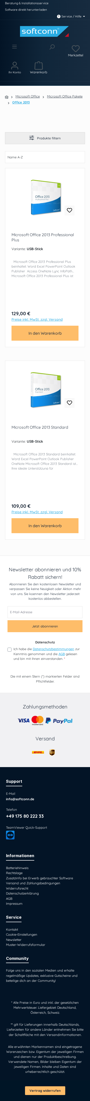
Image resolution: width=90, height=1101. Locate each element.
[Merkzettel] (75, 50)
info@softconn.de (20, 799)
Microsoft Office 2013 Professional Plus (43, 237)
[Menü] (14, 50)
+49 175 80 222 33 (25, 816)
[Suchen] (51, 50)
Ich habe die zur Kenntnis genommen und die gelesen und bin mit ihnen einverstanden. (47, 654)
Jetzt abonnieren (45, 626)
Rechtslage (14, 873)
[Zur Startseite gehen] (45, 31)
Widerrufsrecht (17, 888)
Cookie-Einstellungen (21, 934)
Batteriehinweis (17, 868)
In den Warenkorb (45, 333)
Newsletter (14, 940)
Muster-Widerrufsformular (25, 945)
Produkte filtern (48, 138)
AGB (61, 654)
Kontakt (12, 929)
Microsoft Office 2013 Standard (40, 427)
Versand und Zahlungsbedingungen (33, 883)
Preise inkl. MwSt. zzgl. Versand (37, 319)
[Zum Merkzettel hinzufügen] (69, 210)
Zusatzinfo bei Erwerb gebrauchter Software (39, 878)
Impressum (14, 903)
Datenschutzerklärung (22, 893)
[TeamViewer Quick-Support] (10, 835)
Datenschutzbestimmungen (53, 649)
